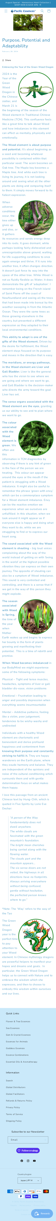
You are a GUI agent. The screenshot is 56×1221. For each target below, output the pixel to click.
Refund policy (25, 1205)
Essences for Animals (17, 1041)
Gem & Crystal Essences (18, 1034)
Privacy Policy (13, 1107)
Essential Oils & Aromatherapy (21, 1061)
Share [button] (8, 60)
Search (9, 1080)
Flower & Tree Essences (18, 1021)
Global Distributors (15, 1087)
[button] (6, 11)
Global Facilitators (15, 1094)
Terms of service (22, 1210)
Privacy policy (40, 1205)
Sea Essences (13, 1028)
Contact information (29, 1214)
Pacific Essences (26, 1202)
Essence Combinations (17, 1055)
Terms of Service (14, 1114)
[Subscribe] (45, 1139)
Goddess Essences (15, 1048)
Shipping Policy (14, 1121)
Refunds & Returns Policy (19, 1100)
